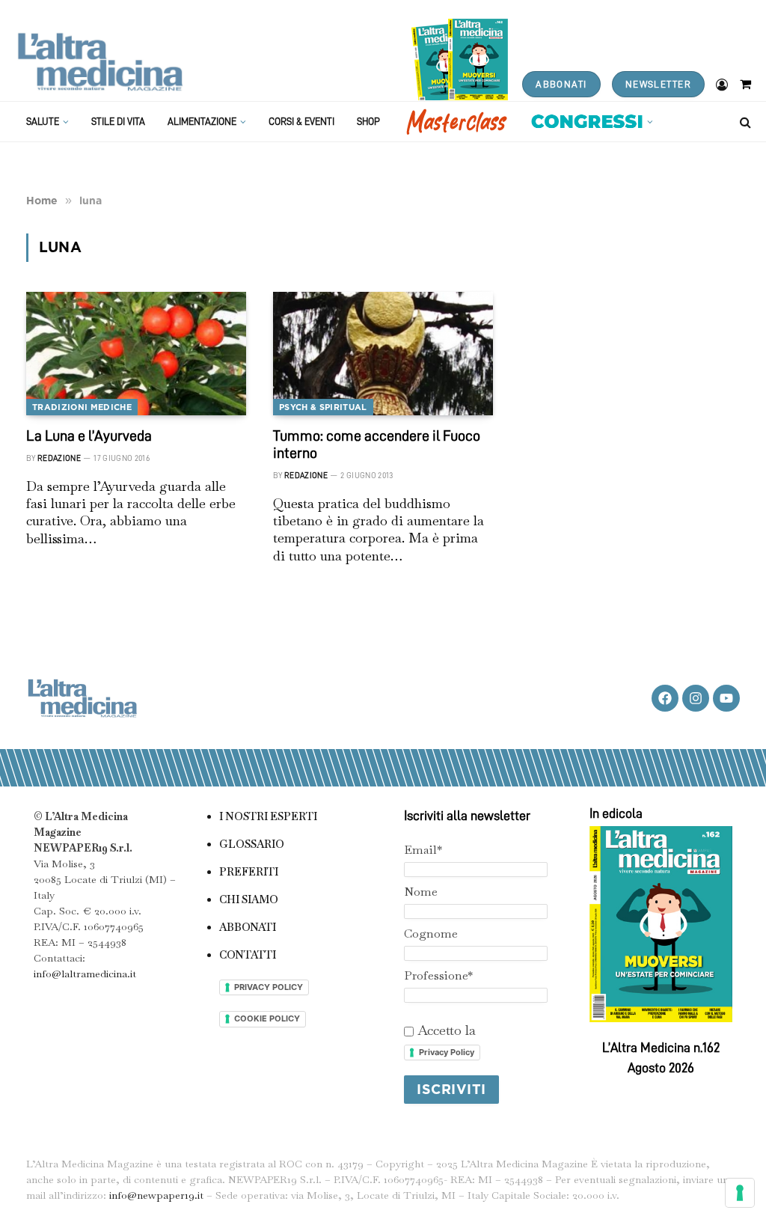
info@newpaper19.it (156, 1195)
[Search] (744, 121)
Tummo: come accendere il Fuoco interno (376, 444)
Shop (368, 121)
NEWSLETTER (658, 84)
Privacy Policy (446, 1052)
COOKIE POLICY (267, 1018)
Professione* (438, 975)
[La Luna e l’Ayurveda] (136, 353)
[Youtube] (726, 698)
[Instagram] (695, 698)
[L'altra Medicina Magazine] (100, 61)
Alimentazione (202, 121)
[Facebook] (665, 698)
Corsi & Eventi (301, 121)
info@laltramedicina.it (85, 973)
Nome (421, 891)
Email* (423, 850)
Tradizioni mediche (82, 407)
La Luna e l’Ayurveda (89, 435)
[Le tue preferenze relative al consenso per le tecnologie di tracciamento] (740, 1193)
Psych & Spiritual (323, 407)
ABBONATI (561, 84)
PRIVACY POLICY (268, 987)
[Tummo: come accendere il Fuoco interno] (383, 353)
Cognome (431, 933)
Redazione (59, 458)
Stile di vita (118, 121)
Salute (42, 121)
